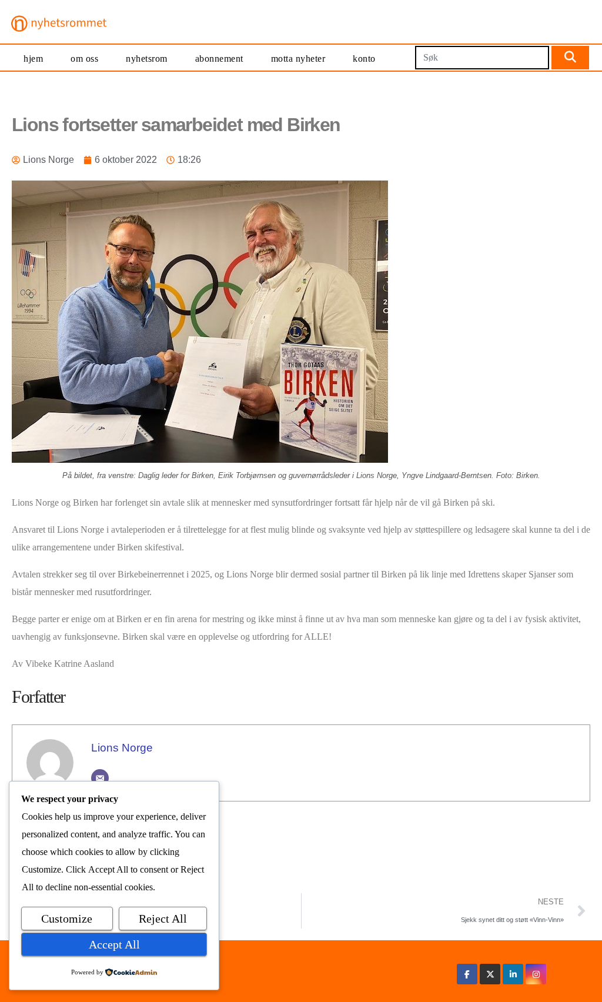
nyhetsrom (147, 59)
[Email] (100, 778)
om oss (84, 59)
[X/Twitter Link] (490, 974)
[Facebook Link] (467, 974)
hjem (33, 59)
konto (364, 59)
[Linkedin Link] (513, 974)
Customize (66, 918)
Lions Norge (122, 748)
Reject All (163, 918)
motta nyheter (298, 59)
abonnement (219, 59)
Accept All (114, 944)
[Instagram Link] (536, 974)
